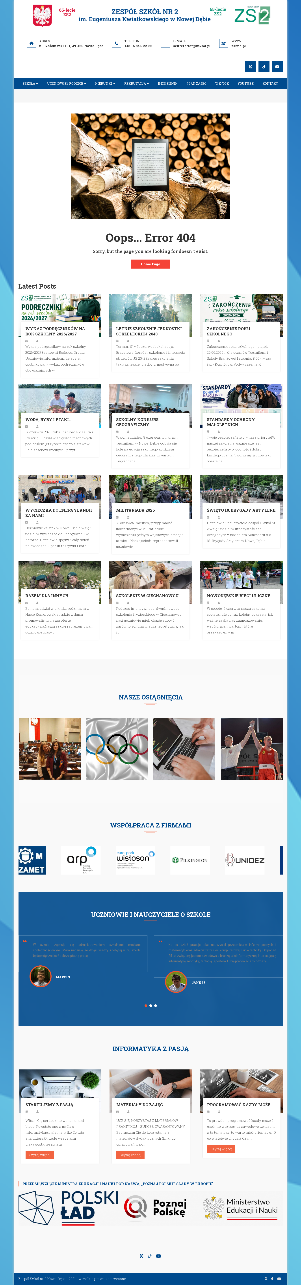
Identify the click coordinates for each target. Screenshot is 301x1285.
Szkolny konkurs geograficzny (137, 422)
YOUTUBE (246, 83)
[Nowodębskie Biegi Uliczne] (241, 582)
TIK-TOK (222, 83)
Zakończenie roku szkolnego (228, 331)
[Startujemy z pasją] (60, 1091)
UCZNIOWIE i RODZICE (65, 83)
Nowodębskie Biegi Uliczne (238, 595)
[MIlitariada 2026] (150, 496)
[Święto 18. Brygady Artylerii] (241, 496)
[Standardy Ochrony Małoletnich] (241, 405)
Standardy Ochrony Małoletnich (231, 422)
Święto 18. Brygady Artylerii (241, 510)
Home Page (150, 264)
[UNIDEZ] (202, 860)
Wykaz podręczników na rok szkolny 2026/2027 (55, 331)
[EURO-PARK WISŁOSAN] (93, 860)
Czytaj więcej (39, 1155)
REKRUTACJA (135, 83)
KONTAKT (270, 83)
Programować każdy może (238, 1104)
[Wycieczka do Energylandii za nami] (60, 496)
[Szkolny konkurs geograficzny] (150, 405)
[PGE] (257, 860)
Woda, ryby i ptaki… (48, 419)
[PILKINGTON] (147, 860)
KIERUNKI (103, 83)
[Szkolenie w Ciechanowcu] (150, 582)
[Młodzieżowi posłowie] (50, 748)
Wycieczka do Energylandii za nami (58, 513)
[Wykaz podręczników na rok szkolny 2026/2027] (60, 315)
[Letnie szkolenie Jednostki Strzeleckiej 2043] (150, 315)
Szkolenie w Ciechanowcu (147, 595)
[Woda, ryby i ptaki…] (60, 405)
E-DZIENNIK (168, 83)
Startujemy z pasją (49, 1104)
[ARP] (38, 860)
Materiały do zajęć (139, 1104)
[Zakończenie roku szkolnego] (241, 315)
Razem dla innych (47, 595)
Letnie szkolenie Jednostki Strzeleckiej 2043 (149, 331)
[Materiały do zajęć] (151, 1091)
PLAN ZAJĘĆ (196, 83)
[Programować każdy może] (241, 1091)
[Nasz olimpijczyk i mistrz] (117, 748)
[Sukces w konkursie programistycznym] (184, 748)
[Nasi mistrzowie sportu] (252, 748)
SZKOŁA (29, 83)
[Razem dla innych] (60, 582)
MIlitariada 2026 (135, 510)
